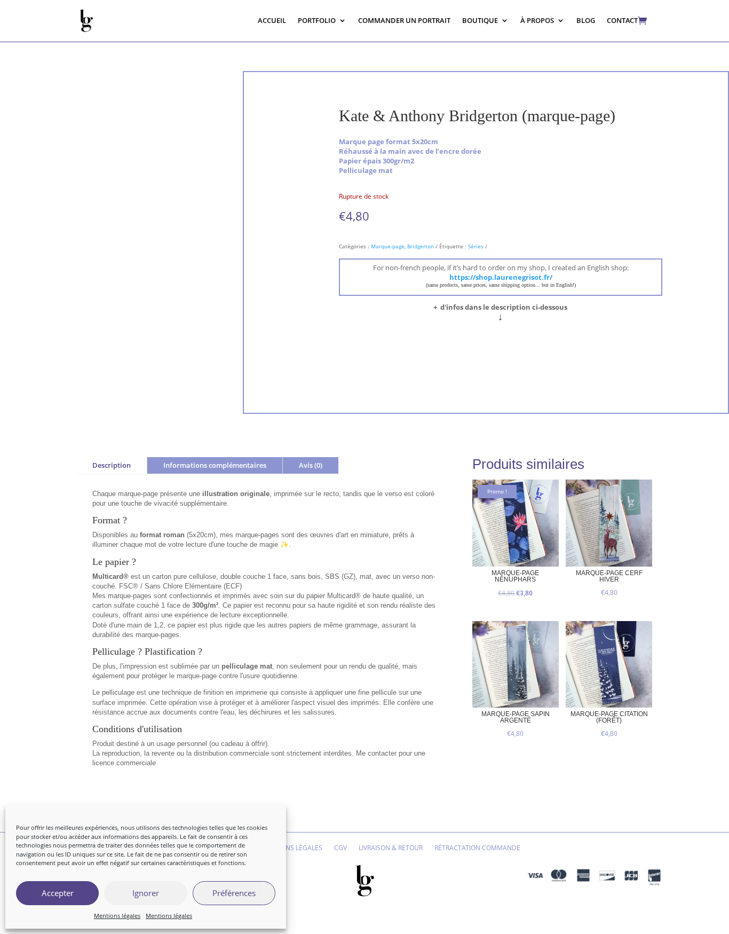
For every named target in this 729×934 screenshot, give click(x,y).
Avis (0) (310, 465)
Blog (585, 20)
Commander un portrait (404, 20)
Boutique (480, 20)
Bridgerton (420, 246)
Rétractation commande (477, 848)
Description (111, 465)
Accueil (272, 20)
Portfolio (317, 20)
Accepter (58, 893)
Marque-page (388, 246)
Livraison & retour (391, 848)
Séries (476, 246)
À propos (537, 20)
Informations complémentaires (214, 465)
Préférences (234, 893)
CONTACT (622, 20)
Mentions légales (117, 916)
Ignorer (145, 893)
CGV (340, 848)
